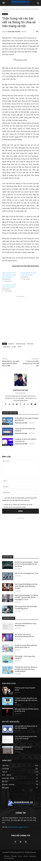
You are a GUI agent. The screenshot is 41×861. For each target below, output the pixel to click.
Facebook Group (20, 343)
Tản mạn (12, 9)
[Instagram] (13, 404)
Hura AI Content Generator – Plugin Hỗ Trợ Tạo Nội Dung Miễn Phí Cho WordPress (26, 564)
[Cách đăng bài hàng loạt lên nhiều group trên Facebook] (7, 739)
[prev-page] (3, 449)
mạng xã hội (6, 346)
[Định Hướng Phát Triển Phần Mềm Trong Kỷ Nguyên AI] (7, 609)
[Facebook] (6, 404)
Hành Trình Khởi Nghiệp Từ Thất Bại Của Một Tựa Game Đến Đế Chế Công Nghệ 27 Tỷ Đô (26, 597)
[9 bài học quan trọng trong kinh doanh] (7, 691)
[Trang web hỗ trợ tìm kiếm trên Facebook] (7, 431)
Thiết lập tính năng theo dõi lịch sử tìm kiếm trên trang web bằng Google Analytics (26, 669)
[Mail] (17, 404)
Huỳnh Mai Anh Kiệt (14, 31)
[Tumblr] (24, 404)
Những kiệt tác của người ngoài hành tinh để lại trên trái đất (10, 363)
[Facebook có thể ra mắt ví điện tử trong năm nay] (7, 442)
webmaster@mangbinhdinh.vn (18, 827)
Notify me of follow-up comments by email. (18, 504)
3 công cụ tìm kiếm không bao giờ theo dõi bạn (31, 363)
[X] (28, 404)
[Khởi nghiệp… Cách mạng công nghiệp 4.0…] (7, 659)
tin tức (20, 346)
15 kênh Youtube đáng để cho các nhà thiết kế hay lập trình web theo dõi (26, 700)
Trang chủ (5, 9)
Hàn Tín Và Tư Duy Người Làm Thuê (26, 573)
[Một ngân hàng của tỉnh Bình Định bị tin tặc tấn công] (7, 712)
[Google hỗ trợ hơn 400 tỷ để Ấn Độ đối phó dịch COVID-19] (7, 648)
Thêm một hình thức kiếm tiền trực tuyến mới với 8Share (9, 275)
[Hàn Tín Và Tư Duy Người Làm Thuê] (7, 576)
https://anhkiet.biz (20, 393)
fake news (30, 343)
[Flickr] (9, 404)
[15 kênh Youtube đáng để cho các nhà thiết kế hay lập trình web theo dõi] (7, 701)
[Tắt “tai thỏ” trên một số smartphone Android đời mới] (7, 637)
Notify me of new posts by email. (15, 507)
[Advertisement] (20, 318)
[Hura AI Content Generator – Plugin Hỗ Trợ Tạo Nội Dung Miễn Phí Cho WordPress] (7, 565)
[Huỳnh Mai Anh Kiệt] (20, 380)
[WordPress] (31, 404)
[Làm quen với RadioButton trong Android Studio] (7, 626)
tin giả (14, 346)
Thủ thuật (5, 424)
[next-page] (6, 449)
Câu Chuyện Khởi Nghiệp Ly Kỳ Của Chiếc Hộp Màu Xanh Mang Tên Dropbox (26, 586)
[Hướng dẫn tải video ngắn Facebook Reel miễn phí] (7, 421)
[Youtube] (35, 404)
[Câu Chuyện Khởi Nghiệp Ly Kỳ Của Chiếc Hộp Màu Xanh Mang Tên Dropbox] (7, 587)
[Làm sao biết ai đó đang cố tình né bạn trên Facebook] (7, 729)
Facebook (11, 343)
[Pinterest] (20, 404)
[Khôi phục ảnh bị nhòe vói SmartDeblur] (7, 750)
